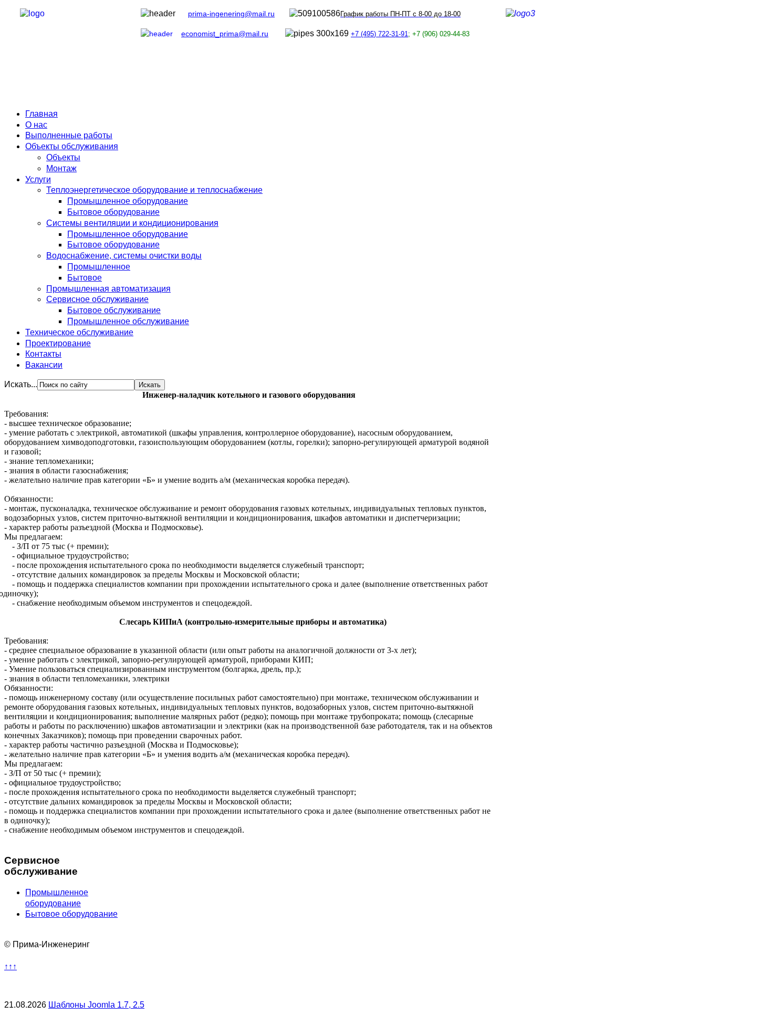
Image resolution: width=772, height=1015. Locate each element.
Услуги (38, 179)
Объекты (63, 157)
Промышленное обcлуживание (128, 321)
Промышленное (98, 266)
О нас (36, 124)
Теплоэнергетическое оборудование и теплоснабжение (154, 189)
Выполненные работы (68, 135)
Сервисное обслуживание (97, 299)
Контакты (43, 353)
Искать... (20, 384)
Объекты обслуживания (71, 146)
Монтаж (61, 168)
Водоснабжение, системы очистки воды (124, 255)
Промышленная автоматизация (108, 288)
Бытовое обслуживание (114, 310)
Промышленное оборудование (127, 200)
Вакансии (43, 364)
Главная (41, 113)
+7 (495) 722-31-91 (379, 34)
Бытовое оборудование (113, 212)
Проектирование (58, 343)
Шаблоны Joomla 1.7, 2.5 (96, 1004)
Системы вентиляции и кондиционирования (132, 223)
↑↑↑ (10, 966)
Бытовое (84, 277)
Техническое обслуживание (79, 332)
